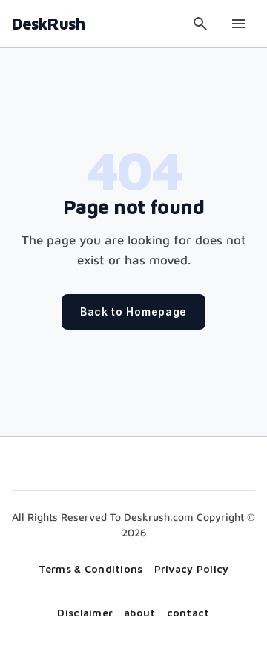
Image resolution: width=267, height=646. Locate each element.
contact (188, 612)
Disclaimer (85, 612)
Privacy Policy (191, 568)
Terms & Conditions (91, 568)
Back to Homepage (133, 311)
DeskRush (48, 24)
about (139, 612)
